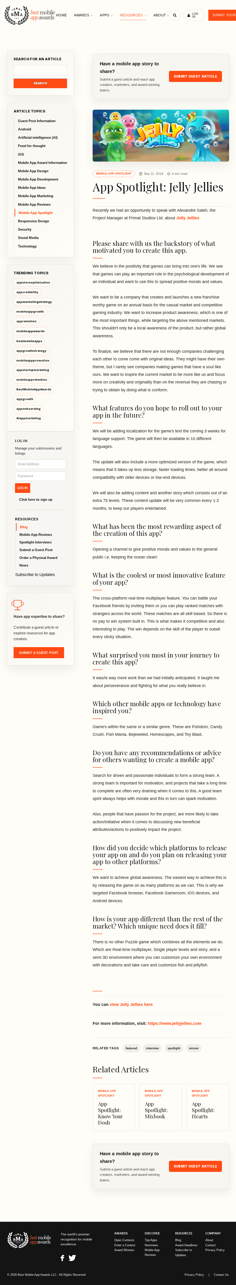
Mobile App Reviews (35, 535)
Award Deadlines (186, 1245)
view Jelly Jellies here (131, 1004)
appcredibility (27, 292)
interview (152, 1048)
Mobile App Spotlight (114, 173)
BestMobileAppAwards (33, 389)
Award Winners (124, 1250)
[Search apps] (174, 15)
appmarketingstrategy (34, 302)
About (159, 15)
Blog (24, 527)
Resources (131, 15)
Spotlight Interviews (35, 542)
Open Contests (124, 1240)
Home (61, 15)
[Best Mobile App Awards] (30, 15)
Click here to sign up (35, 499)
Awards (81, 15)
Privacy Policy (215, 1250)
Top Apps (151, 1240)
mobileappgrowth (30, 311)
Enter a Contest (124, 1245)
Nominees (151, 1245)
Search (40, 83)
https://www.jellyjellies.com (174, 1023)
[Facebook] (62, 1259)
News (23, 565)
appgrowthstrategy (31, 351)
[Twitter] (72, 1259)
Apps (104, 15)
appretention (26, 321)
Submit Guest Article (195, 76)
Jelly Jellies (187, 218)
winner (194, 1048)
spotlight (174, 1048)
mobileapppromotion (32, 360)
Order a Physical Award (38, 558)
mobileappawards (30, 331)
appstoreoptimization (33, 282)
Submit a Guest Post (36, 550)
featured (131, 1048)
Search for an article (38, 59)
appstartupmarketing (32, 370)
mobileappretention (31, 379)
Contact (210, 1245)
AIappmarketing (28, 418)
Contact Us (221, 1274)
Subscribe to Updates (35, 574)
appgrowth (24, 399)
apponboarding (28, 408)
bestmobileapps (29, 341)
